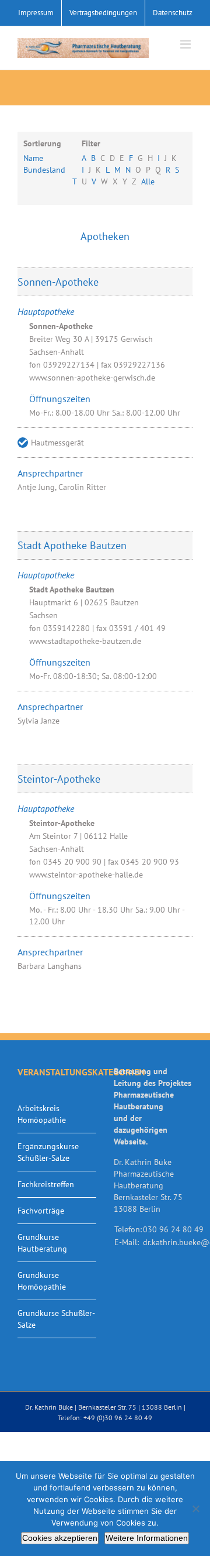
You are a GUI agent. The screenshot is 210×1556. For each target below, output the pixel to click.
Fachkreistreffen (46, 1184)
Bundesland (44, 169)
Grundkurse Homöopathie (42, 1281)
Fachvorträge (41, 1210)
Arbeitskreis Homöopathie (42, 1114)
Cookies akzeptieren (59, 1538)
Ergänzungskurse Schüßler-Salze (48, 1152)
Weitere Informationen (147, 1538)
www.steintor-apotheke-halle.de (86, 874)
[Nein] (195, 1508)
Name (33, 158)
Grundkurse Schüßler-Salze (56, 1319)
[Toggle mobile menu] (186, 44)
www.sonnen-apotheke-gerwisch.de (92, 377)
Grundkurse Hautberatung (42, 1243)
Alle (148, 181)
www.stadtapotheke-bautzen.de (85, 641)
